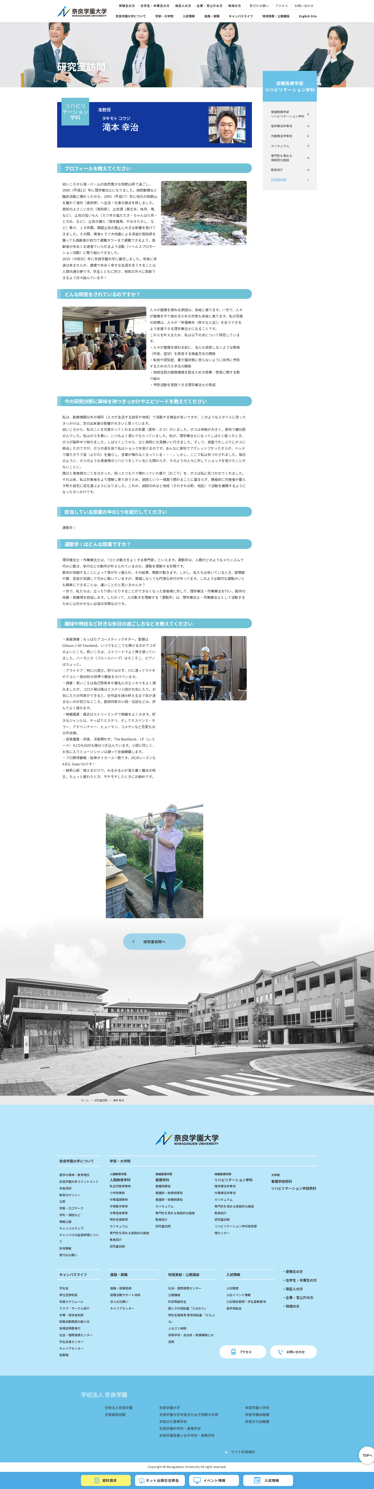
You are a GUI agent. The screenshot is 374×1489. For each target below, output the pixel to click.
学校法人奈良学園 (118, 1407)
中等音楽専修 (119, 1213)
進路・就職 (211, 16)
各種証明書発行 (70, 1328)
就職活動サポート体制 (125, 1295)
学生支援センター (71, 1341)
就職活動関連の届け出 (74, 1321)
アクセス (281, 6)
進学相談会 (234, 1308)
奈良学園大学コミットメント (79, 1181)
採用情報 (65, 1248)
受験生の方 (127, 6)
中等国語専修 (119, 1199)
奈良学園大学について (131, 16)
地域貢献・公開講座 (276, 16)
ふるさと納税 (177, 1328)
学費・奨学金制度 (71, 1315)
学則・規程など (70, 1215)
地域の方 (234, 6)
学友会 (63, 1288)
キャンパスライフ (241, 16)
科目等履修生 (177, 1301)
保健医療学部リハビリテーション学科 (290, 86)
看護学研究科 (281, 1181)
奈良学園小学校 (257, 1407)
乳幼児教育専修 (120, 1186)
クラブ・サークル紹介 (74, 1308)
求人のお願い (119, 1301)
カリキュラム (280, 146)
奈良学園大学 (169, 1407)
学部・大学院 (164, 16)
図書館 (63, 1355)
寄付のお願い (259, 6)
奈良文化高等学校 (173, 1421)
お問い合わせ (304, 6)
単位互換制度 (68, 1295)
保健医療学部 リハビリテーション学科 (287, 114)
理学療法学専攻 (281, 126)
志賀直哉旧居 (115, 1414)
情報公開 (65, 1221)
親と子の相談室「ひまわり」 (188, 1308)
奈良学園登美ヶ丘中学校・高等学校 (187, 1435)
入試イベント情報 (238, 1295)
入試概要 (232, 1288)
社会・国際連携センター (76, 1335)
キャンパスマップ (71, 1228)
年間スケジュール (71, 1301)
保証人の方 (183, 6)
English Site (308, 16)
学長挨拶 (65, 1188)
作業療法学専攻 (281, 136)
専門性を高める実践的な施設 (281, 157)
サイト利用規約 (243, 1451)
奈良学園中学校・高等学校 (180, 1428)
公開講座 (174, 1295)
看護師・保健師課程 (169, 1199)
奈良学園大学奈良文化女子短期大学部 (188, 1414)
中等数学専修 (119, 1206)
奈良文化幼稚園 (257, 1421)
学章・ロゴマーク (71, 1208)
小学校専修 (117, 1193)
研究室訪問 (278, 179)
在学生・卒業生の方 (155, 6)
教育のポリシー (70, 1195)
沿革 (62, 1201)
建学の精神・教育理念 (74, 1175)
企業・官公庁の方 (210, 6)
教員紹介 (277, 170)
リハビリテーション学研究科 (293, 1188)
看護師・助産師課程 (169, 1193)
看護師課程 (163, 1186)
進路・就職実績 (120, 1288)
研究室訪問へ (154, 941)
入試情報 (189, 16)
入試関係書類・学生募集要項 (246, 1301)
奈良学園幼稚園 (257, 1414)
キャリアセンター (71, 1348)
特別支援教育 (119, 1219)
